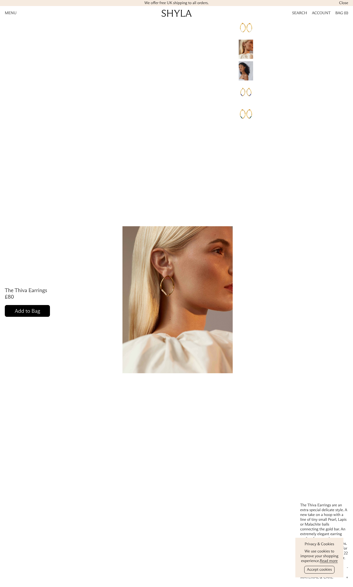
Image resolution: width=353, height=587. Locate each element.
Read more (329, 561)
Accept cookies (319, 569)
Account (321, 13)
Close (343, 3)
